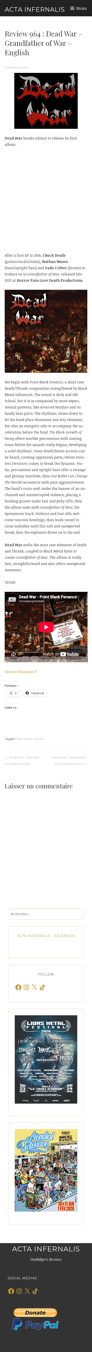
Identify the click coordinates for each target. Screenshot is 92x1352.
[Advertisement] (46, 200)
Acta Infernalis (35, 9)
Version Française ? (21, 671)
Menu (81, 8)
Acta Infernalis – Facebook (46, 936)
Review (38, 739)
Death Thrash (24, 739)
